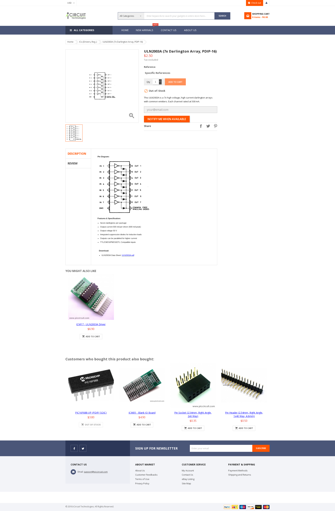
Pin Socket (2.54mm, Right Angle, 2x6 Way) (193, 414)
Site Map (186, 483)
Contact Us (168, 30)
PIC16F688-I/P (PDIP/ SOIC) (91, 412)
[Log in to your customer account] (266, 3)
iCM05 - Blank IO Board (142, 412)
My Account (188, 470)
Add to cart (175, 81)
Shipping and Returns (239, 474)
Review (72, 163)
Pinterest (214, 126)
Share (200, 126)
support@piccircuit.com (96, 471)
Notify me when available (167, 119)
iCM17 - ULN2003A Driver (91, 324)
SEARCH (222, 15)
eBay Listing (188, 479)
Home (125, 30)
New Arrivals (146, 29)
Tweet (207, 126)
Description (77, 154)
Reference (149, 66)
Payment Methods (238, 470)
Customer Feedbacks (146, 474)
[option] (74, 133)
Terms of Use (142, 479)
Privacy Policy (142, 483)
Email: (80, 471)
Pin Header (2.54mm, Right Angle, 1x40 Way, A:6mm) (244, 414)
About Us (190, 30)
